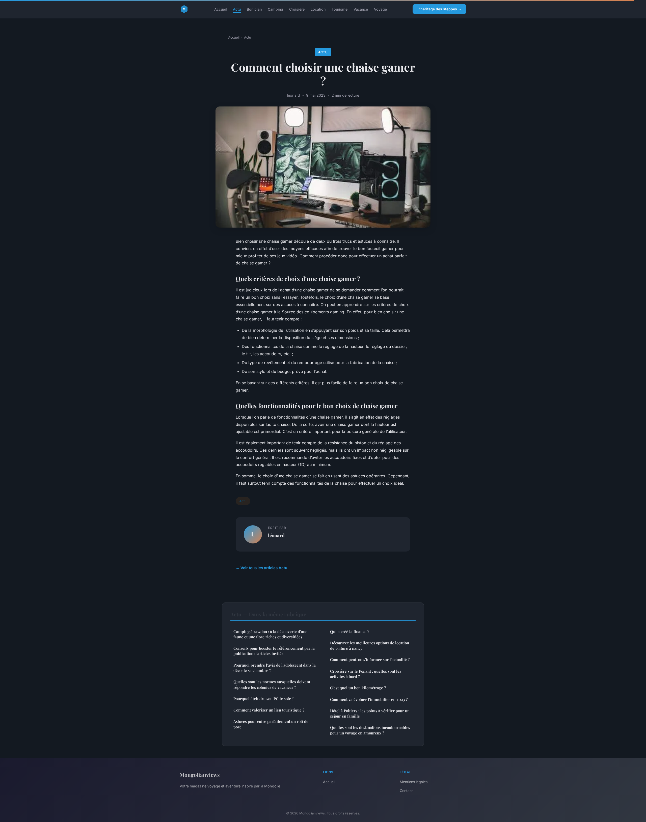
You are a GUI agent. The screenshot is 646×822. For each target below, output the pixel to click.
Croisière (297, 9)
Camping (275, 9)
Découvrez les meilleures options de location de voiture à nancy (369, 645)
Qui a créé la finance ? (349, 631)
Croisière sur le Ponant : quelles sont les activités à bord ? (365, 674)
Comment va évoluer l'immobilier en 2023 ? (369, 699)
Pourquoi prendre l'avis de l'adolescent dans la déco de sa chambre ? (274, 668)
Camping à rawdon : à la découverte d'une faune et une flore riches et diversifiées (270, 634)
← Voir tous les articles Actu (261, 567)
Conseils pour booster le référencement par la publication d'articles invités (274, 651)
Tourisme (339, 9)
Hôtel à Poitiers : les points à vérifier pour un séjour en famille (370, 713)
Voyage (380, 9)
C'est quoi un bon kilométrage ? (358, 687)
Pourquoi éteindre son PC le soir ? (263, 698)
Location (318, 9)
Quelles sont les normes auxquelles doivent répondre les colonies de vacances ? (271, 684)
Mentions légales (413, 782)
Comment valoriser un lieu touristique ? (268, 710)
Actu (237, 9)
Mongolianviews (200, 774)
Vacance (361, 9)
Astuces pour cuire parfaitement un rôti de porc (270, 724)
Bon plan (254, 9)
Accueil (220, 9)
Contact (406, 790)
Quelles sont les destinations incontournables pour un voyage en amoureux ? (370, 730)
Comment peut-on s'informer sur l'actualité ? (370, 659)
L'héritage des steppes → (439, 9)
